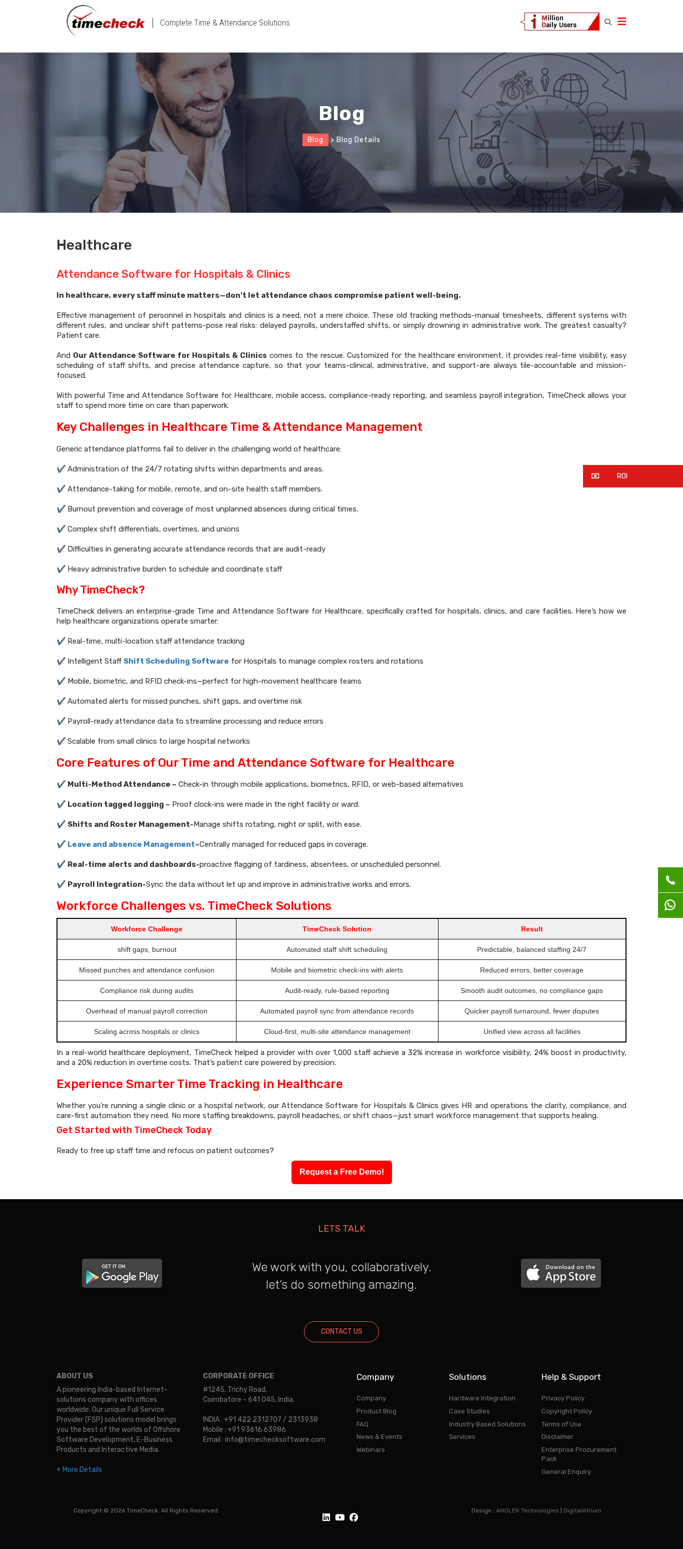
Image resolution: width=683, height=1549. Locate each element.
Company (371, 1398)
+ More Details (79, 1469)
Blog (316, 140)
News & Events (379, 1436)
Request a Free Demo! (342, 1172)
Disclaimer (558, 1436)
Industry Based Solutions (487, 1424)
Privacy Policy (563, 1398)
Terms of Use (562, 1424)
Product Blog (376, 1411)
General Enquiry (566, 1471)
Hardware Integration (482, 1398)
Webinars (370, 1449)
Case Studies (469, 1411)
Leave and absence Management (131, 844)
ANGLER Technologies (527, 1510)
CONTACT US (341, 1331)
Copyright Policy (567, 1411)
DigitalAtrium (583, 1510)
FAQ (362, 1424)
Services (462, 1436)
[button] (633, 476)
